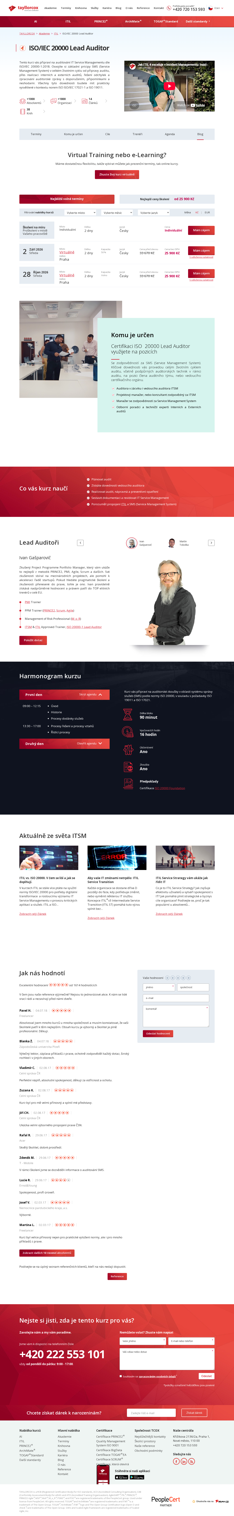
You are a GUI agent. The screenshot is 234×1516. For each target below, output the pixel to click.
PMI (27, 602)
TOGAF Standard (31, 1455)
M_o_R (76, 619)
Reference (143, 8)
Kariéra (107, 8)
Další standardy (30, 1460)
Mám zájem (201, 230)
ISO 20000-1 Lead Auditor (84, 627)
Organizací (64, 101)
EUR (207, 212)
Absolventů (34, 101)
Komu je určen (73, 134)
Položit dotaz (33, 640)
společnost (186, 987)
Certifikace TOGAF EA (111, 1455)
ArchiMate (27, 1451)
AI (20, 1436)
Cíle (107, 134)
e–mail (149, 998)
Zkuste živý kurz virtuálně (117, 174)
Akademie (50, 8)
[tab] (140, 543)
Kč (197, 212)
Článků (93, 101)
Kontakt (159, 8)
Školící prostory (145, 1441)
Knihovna (81, 8)
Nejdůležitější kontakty (150, 1436)
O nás (129, 8)
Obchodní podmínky (149, 1451)
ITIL (123, 504)
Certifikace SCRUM (109, 1459)
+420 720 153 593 (189, 9)
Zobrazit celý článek (32, 914)
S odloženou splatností (201, 257)
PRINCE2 (49, 610)
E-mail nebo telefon (182, 1341)
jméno (149, 987)
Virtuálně (66, 252)
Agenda (170, 134)
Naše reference (145, 1446)
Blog (118, 8)
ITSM (28, 627)
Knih (30, 111)
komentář (151, 1008)
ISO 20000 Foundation (170, 788)
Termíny (66, 8)
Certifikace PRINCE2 (110, 1436)
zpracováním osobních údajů (158, 1376)
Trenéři (137, 134)
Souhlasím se (150, 1376)
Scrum (60, 610)
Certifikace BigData (109, 1450)
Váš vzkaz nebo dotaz (135, 1351)
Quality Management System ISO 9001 (110, 1443)
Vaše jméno (129, 1341)
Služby (94, 8)
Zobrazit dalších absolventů (47, 1252)
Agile (69, 610)
